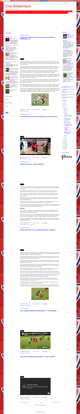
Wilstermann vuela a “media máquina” (32, 164)
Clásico (16, 11)
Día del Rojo (53, 11)
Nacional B (65, 40)
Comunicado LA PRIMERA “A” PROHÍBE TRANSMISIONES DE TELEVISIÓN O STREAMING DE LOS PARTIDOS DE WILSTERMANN (68, 63)
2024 (64, 103)
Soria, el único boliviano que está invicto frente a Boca (14, 69)
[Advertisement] (38, 23)
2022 (64, 106)
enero (65, 136)
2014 (64, 147)
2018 (64, 141)
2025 (64, 102)
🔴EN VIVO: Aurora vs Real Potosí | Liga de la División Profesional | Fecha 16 (70, 36)
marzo (65, 113)
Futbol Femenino (68, 11)
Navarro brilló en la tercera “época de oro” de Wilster (14, 53)
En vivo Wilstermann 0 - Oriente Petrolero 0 (14, 85)
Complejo (20, 11)
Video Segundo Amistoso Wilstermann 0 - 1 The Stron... (67, 129)
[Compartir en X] (44, 109)
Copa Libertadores (26, 11)
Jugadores (32, 224)
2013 (64, 149)
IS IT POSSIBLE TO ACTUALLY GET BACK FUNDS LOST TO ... (68, 87)
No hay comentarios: (36, 109)
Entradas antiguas (56, 402)
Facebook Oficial (8, 33)
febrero (65, 135)
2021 (64, 108)
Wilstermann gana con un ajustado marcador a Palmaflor (38, 230)
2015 (64, 146)
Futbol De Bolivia (66, 50)
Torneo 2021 (26, 111)
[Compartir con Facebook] (45, 109)
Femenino (58, 11)
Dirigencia (48, 11)
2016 (64, 144)
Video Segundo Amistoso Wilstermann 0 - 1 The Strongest (38, 310)
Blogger (43, 411)
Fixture (63, 11)
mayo (65, 110)
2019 (64, 140)
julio (65, 109)
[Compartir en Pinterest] (46, 109)
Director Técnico (42, 11)
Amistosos (11, 11)
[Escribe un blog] (43, 109)
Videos (29, 158)
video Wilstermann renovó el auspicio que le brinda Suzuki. (38, 116)
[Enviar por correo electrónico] (42, 109)
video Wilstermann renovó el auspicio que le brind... (67, 119)
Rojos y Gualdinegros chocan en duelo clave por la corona (14, 77)
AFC (7, 11)
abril (65, 112)
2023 (64, 105)
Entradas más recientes (25, 402)
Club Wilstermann (18, 6)
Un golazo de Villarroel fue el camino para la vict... (68, 116)
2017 (64, 143)
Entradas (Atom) (42, 405)
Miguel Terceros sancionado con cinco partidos (69, 74)
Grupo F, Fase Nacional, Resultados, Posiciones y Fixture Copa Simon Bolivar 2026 (68, 42)
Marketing (25, 158)
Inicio (41, 402)
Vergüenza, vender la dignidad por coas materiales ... (68, 97)
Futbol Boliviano (66, 33)
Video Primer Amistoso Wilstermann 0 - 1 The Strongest (37, 356)
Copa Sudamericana (35, 11)
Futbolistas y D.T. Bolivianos (68, 72)
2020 (64, 138)
